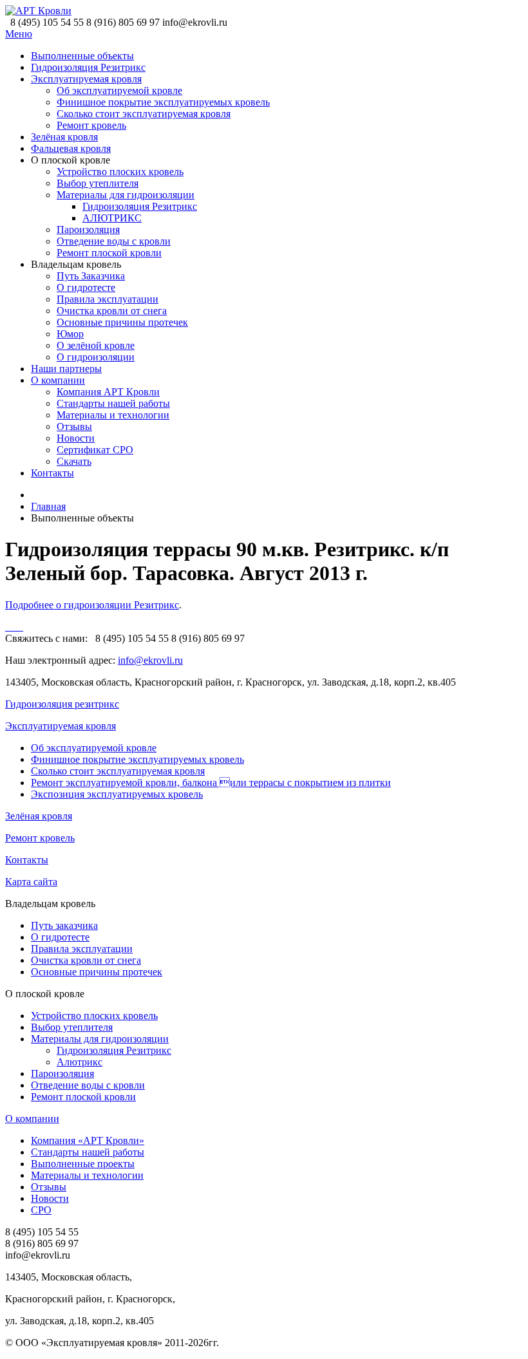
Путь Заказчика (91, 275)
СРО (41, 1209)
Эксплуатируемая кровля (86, 78)
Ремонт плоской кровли (109, 252)
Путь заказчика (64, 925)
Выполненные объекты (82, 55)
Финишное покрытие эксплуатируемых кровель (163, 102)
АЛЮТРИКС (112, 217)
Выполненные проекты (83, 1163)
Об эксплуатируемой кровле (119, 90)
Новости (76, 438)
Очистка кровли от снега (112, 310)
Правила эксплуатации (107, 299)
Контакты (52, 472)
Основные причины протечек (122, 322)
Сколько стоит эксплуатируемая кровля (144, 113)
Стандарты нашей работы (113, 403)
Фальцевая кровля (71, 148)
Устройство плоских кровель (120, 171)
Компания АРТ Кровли (108, 391)
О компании (58, 380)
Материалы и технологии (113, 414)
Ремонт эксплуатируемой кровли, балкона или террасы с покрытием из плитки (211, 782)
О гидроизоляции (96, 356)
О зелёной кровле (96, 345)
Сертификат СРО (95, 449)
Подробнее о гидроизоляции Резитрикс (92, 604)
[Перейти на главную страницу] (38, 10)
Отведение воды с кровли (114, 241)
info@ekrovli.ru (150, 660)
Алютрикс (79, 1061)
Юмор (70, 333)
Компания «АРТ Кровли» (87, 1140)
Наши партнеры (66, 368)
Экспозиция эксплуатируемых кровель (117, 794)
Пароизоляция (88, 229)
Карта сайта (31, 881)
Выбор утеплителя (97, 183)
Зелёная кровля (64, 136)
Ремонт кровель (91, 125)
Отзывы (74, 426)
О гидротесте (86, 287)
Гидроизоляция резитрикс (62, 703)
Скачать (74, 461)
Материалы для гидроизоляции (125, 194)
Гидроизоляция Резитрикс (88, 67)
